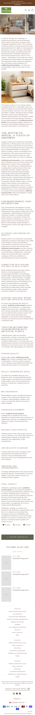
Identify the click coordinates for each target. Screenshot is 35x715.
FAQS (17, 656)
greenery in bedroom (25, 20)
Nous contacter (17, 632)
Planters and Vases (17, 622)
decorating (18, 347)
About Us (17, 630)
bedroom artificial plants (11, 18)
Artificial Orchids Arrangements (17, 619)
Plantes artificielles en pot (17, 611)
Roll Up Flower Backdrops (17, 616)
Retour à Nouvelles (19, 537)
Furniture (17, 624)
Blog (17, 635)
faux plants (14, 20)
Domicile (17, 609)
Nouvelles (17, 648)
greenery (18, 276)
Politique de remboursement (17, 653)
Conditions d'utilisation (17, 650)
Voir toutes (17, 551)
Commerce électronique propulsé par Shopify (17, 713)
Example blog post (21, 558)
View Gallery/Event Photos (17, 627)
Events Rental (17, 614)
